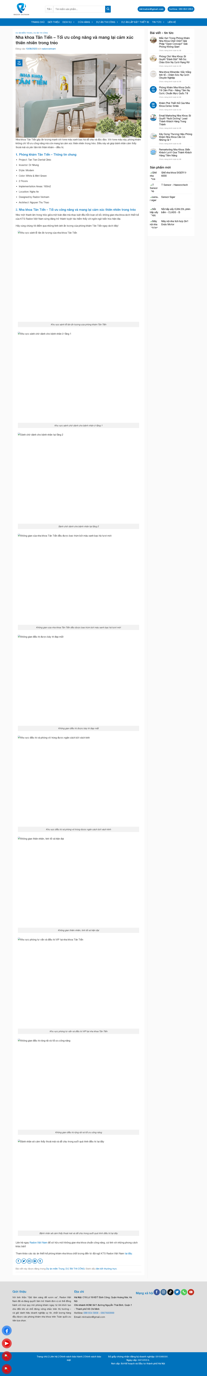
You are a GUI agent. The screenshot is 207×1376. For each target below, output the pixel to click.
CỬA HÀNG (84, 22)
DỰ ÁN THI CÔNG (105, 22)
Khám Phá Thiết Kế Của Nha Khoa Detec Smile (174, 104)
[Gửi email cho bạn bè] (29, 1261)
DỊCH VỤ (67, 22)
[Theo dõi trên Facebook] (157, 1292)
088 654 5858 (90, 1312)
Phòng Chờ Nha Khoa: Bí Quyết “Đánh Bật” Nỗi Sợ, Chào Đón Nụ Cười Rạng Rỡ (174, 59)
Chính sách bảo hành (70, 1356)
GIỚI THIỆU (54, 22)
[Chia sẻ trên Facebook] (18, 1261)
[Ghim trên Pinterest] (34, 1261)
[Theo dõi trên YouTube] (191, 1292)
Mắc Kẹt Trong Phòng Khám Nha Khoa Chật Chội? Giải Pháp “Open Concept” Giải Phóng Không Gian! (174, 42)
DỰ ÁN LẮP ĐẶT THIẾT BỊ (135, 22)
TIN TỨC (157, 22)
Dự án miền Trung (24, 33)
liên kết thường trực (106, 1268)
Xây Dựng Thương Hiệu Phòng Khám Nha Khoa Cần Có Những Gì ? (175, 137)
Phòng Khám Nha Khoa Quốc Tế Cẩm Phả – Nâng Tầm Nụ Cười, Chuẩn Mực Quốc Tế (174, 90)
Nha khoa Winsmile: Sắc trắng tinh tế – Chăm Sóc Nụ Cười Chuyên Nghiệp (175, 75)
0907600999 (107, 1312)
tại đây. (128, 1253)
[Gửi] (108, 9)
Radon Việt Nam (38, 1242)
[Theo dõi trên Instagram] (163, 1292)
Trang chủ (42, 1356)
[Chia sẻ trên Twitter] (23, 1261)
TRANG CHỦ (38, 22)
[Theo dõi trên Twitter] (177, 1292)
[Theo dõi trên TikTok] (170, 1292)
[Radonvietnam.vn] (26, 9)
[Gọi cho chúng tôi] (184, 1292)
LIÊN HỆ (172, 22)
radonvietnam (49, 48)
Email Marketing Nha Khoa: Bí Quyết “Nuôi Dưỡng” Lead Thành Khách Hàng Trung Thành (175, 120)
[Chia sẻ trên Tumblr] (40, 1261)
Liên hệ (53, 1356)
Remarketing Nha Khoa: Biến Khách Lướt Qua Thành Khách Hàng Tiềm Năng (175, 152)
